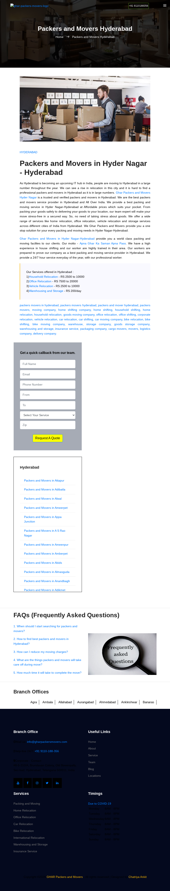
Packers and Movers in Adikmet (44, 590)
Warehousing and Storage (30, 844)
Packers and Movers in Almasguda (46, 572)
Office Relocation (24, 817)
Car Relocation (23, 824)
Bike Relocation (23, 831)
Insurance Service (25, 851)
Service (93, 755)
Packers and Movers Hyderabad (93, 37)
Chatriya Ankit (138, 877)
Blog (91, 769)
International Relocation (29, 837)
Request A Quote (47, 438)
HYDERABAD (28, 152)
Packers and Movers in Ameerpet (46, 507)
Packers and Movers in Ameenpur (46, 544)
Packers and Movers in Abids (43, 562)
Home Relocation (24, 810)
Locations (94, 775)
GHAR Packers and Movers (64, 877)
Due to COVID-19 (99, 803)
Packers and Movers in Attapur (44, 480)
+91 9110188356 (138, 5)
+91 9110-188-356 (47, 751)
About (92, 748)
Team (91, 762)
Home (60, 37)
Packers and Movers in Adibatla (44, 489)
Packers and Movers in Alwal (43, 498)
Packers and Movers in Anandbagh (47, 581)
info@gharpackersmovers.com (47, 741)
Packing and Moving (26, 803)
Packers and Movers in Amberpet (46, 553)
